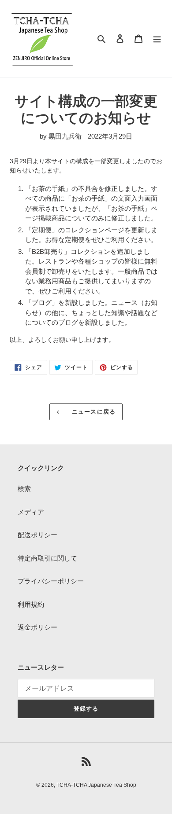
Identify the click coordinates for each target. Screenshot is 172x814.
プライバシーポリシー (51, 581)
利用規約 (31, 604)
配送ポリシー (37, 535)
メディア (31, 512)
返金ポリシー (37, 627)
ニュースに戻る (92, 411)
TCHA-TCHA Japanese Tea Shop (96, 785)
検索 (24, 488)
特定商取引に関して (47, 558)
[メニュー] (157, 38)
